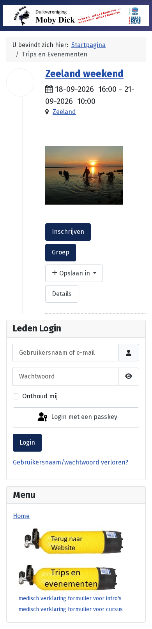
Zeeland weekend (84, 74)
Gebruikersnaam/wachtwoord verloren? (70, 462)
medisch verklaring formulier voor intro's (70, 598)
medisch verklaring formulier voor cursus (70, 609)
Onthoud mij (40, 396)
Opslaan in (75, 273)
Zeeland (64, 112)
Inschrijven (68, 231)
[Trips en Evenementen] (67, 577)
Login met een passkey (83, 417)
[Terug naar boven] (138, 614)
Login (27, 442)
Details (62, 294)
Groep (60, 252)
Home (21, 516)
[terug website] (72, 541)
